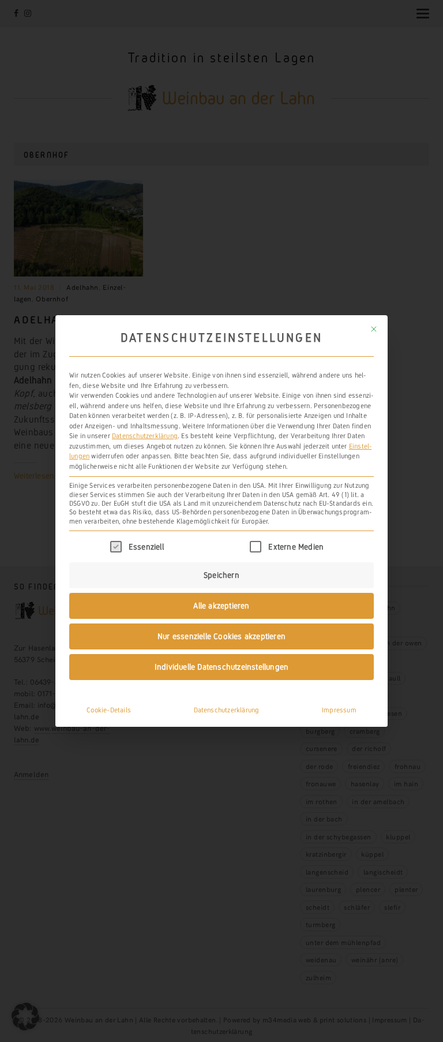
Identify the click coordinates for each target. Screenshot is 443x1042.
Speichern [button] (221, 575)
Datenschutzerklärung (145, 436)
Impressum (339, 710)
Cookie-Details (109, 710)
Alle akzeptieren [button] (221, 605)
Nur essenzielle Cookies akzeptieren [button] (221, 636)
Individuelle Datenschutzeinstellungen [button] (221, 666)
